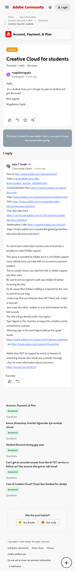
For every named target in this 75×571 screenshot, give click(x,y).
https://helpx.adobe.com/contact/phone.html (34, 344)
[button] (7, 8)
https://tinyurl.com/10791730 (21, 367)
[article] (37, 273)
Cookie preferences (17, 554)
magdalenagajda (21, 72)
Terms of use (38, 547)
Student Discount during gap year (25, 444)
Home (11, 17)
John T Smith (19, 164)
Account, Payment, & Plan (20, 20)
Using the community (18, 547)
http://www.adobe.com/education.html (36, 174)
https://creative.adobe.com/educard (46, 224)
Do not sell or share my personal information (29, 560)
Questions (43, 20)
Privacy (50, 547)
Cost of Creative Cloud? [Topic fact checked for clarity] (36, 484)
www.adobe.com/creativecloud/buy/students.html (41, 197)
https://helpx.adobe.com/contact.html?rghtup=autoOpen (37, 339)
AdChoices (16, 566)
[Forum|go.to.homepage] (28, 7)
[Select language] (50, 7)
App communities (28, 17)
